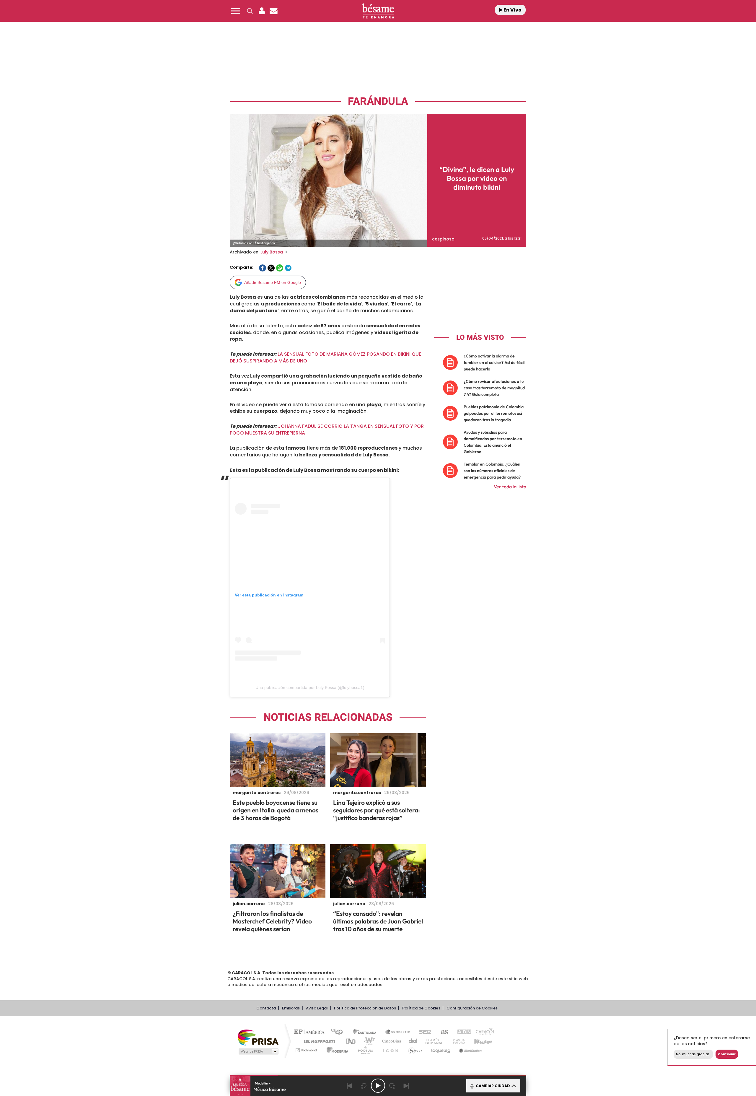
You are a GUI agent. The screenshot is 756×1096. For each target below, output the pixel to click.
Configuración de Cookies (472, 1008)
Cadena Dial (413, 1041)
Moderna (335, 1050)
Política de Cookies (421, 1008)
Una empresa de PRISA (258, 1037)
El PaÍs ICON (390, 1050)
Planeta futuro (456, 1041)
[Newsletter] (273, 11)
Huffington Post (318, 1041)
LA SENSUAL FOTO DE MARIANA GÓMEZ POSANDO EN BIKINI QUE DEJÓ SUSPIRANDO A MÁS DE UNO (325, 357)
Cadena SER (423, 1032)
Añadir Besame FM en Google (272, 282)
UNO (351, 1041)
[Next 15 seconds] (392, 1086)
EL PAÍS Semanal (434, 1041)
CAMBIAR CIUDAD (492, 1085)
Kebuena (478, 1041)
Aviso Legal (317, 1008)
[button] (235, 11)
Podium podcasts (365, 1050)
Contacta (266, 1008)
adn (461, 1032)
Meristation (469, 1050)
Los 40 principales (339, 1032)
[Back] (350, 1086)
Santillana (366, 1032)
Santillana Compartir (398, 1032)
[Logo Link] (378, 11)
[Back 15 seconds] (364, 1086)
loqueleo (441, 1050)
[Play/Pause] (378, 1086)
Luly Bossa (271, 252)
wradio (368, 1041)
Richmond (307, 1050)
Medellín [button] (262, 1083)
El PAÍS (310, 1032)
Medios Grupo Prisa (258, 1051)
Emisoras (291, 1008)
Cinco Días (390, 1041)
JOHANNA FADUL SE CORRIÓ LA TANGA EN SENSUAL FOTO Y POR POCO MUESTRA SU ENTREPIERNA (327, 429)
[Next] (406, 1086)
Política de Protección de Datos (365, 1008)
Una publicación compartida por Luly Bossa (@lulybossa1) (309, 687)
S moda (415, 1050)
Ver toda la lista (510, 487)
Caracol (483, 1032)
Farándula (378, 101)
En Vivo (512, 9)
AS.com (442, 1032)
